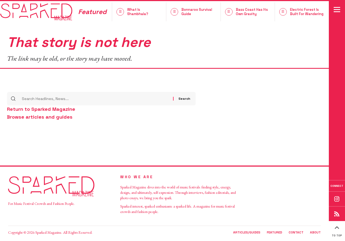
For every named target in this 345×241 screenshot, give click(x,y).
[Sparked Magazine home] (56, 186)
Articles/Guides (246, 232)
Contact (296, 232)
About (315, 232)
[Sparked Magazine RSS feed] (337, 213)
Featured (274, 232)
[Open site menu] (337, 9)
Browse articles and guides (40, 117)
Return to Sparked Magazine (41, 109)
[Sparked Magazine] (36, 11)
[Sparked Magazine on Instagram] (337, 198)
